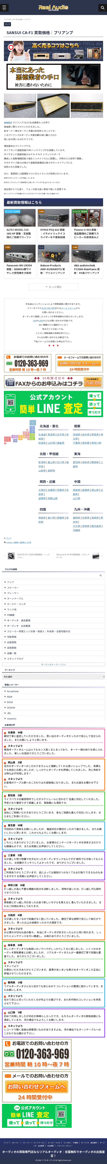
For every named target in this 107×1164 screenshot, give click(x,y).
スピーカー (13, 587)
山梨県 (42, 470)
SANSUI (8, 122)
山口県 (76, 498)
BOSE (10, 702)
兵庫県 (51, 490)
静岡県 (95, 462)
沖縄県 (76, 530)
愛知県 (76, 462)
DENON (11, 707)
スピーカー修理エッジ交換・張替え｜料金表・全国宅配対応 (38, 631)
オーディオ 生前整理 (18, 625)
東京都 (86, 443)
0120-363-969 (48, 308)
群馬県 (95, 434)
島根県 (86, 490)
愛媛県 (60, 517)
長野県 (51, 470)
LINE (40, 320)
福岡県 (76, 517)
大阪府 (42, 490)
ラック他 (11, 609)
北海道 (42, 434)
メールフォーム (68, 308)
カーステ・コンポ (16, 604)
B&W (9, 696)
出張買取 (11, 642)
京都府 (60, 490)
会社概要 (50, 1146)
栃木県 (86, 434)
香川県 (51, 517)
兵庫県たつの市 (25, 542)
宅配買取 (11, 636)
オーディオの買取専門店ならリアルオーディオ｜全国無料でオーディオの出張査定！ (53, 1154)
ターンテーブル (15, 598)
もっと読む (55, 287)
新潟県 (42, 462)
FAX (34, 320)
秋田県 (42, 443)
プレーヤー (13, 593)
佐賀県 (86, 517)
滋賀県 (42, 498)
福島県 (60, 443)
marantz (11, 718)
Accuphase (13, 691)
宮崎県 (86, 526)
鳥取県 (76, 490)
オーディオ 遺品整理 (18, 620)
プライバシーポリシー (65, 1146)
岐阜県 (86, 462)
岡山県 (95, 490)
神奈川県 (96, 443)
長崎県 (95, 517)
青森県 (51, 434)
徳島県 (42, 517)
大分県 (76, 526)
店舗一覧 (11, 653)
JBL (9, 713)
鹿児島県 (96, 526)
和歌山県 (53, 498)
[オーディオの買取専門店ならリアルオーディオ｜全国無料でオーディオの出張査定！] (53, 8)
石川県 (60, 462)
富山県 (51, 462)
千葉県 (76, 443)
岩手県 (60, 434)
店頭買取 (11, 647)
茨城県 (76, 434)
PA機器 (10, 615)
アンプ (8, 538)
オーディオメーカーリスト (53, 664)
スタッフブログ (15, 658)
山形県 (51, 443)
